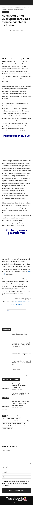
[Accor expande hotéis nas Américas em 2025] (6, 395)
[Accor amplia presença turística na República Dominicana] (6, 386)
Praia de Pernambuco (21, 426)
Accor (8, 415)
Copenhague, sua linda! (19, 334)
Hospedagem (10, 8)
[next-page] (6, 410)
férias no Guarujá (16, 415)
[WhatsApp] (21, 324)
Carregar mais (16, 369)
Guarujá (18, 418)
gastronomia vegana (8, 418)
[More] (25, 324)
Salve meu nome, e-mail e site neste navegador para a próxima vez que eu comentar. (15, 483)
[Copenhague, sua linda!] (6, 336)
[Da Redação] (3, 30)
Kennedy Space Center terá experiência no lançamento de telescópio (21, 344)
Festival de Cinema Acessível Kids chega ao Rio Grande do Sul (21, 362)
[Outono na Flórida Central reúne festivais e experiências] (6, 354)
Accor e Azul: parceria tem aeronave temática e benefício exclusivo (20, 403)
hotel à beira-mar (7, 421)
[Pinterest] (17, 324)
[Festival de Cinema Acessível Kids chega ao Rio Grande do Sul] (6, 363)
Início (3, 8)
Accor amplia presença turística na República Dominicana (19, 385)
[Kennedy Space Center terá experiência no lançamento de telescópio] (6, 345)
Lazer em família (6, 423)
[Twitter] (13, 324)
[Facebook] (9, 324)
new (24, 423)
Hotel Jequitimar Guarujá (21, 421)
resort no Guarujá (7, 428)
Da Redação (8, 30)
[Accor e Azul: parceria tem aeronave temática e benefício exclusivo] (6, 404)
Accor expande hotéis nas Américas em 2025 (20, 394)
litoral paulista (17, 423)
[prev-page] (3, 410)
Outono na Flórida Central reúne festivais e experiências (21, 353)
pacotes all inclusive (8, 426)
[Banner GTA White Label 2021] (16, 311)
